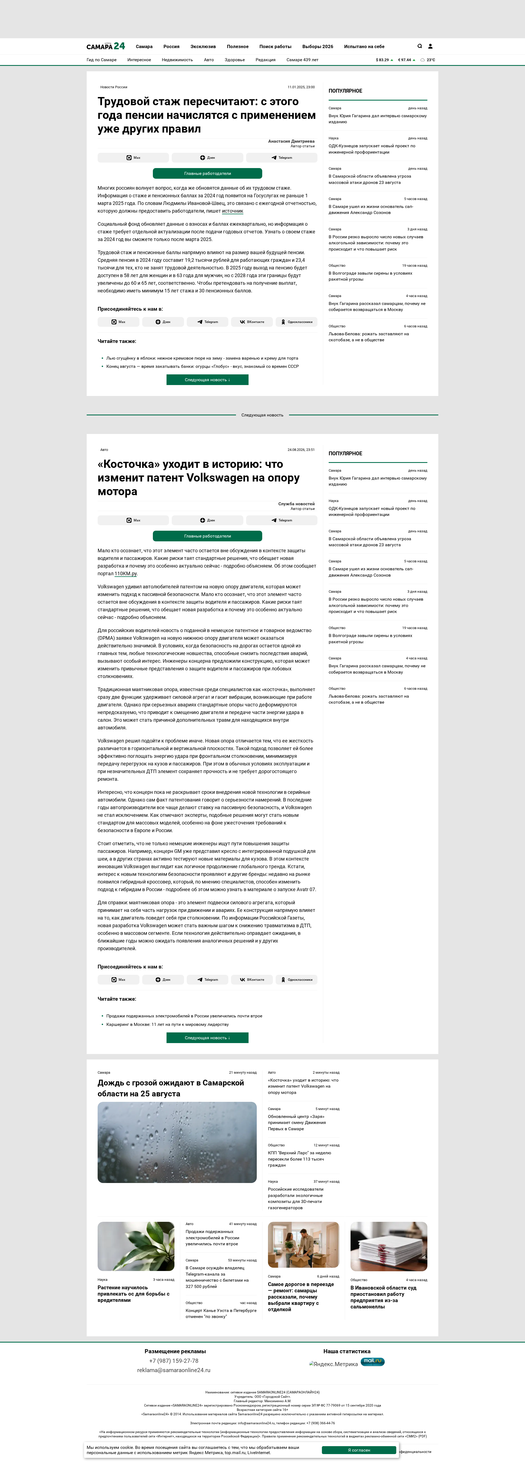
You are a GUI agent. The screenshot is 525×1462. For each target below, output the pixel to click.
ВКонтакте (255, 322)
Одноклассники (300, 322)
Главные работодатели (207, 173)
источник (232, 211)
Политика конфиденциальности (404, 1452)
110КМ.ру (126, 573)
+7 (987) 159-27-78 (174, 1361)
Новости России (113, 87)
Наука (334, 138)
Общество (337, 265)
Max (137, 157)
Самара (335, 108)
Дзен (211, 157)
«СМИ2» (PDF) (416, 1436)
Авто (104, 450)
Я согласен (359, 1450)
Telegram (285, 157)
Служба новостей (296, 503)
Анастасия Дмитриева (291, 141)
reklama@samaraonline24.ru (174, 1370)
